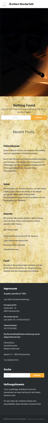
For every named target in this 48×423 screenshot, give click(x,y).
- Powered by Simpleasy (35, 419)
